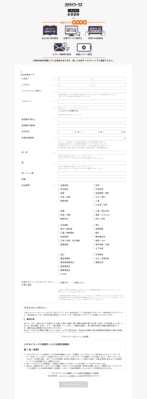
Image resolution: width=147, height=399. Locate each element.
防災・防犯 (100, 218)
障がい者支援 (66, 228)
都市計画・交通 (102, 244)
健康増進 (64, 244)
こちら (73, 292)
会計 (62, 254)
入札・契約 (100, 196)
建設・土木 (100, 240)
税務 (62, 210)
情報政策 (64, 200)
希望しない (79, 282)
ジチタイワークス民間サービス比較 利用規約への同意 (75, 373)
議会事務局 (65, 258)
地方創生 (64, 189)
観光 (97, 232)
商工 (97, 224)
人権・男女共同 (102, 210)
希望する (64, 282)
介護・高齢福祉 (67, 232)
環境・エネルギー (103, 214)
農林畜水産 (100, 236)
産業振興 (99, 228)
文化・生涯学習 (102, 258)
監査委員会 (65, 266)
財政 (97, 185)
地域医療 (64, 236)
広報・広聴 (65, 196)
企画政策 (64, 185)
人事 (97, 200)
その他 (63, 274)
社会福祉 (64, 224)
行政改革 (99, 189)
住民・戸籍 (65, 214)
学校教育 (99, 254)
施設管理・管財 (102, 193)
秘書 (62, 193)
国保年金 (64, 218)
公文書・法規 (101, 204)
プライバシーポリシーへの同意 (74, 336)
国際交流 (99, 262)
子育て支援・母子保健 (70, 240)
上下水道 (99, 248)
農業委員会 (65, 270)
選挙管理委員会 (67, 262)
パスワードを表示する (70, 111)
